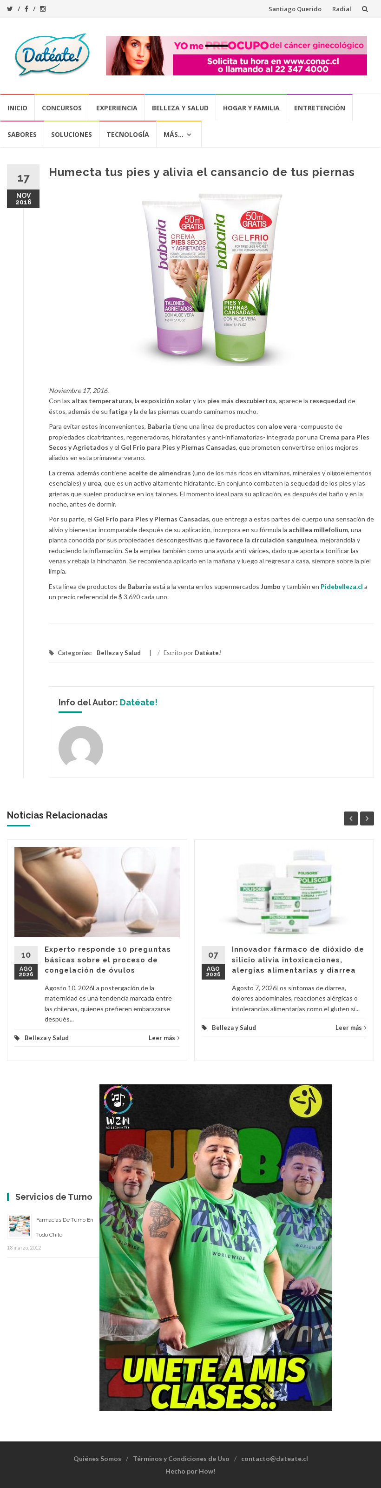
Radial (341, 9)
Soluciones (71, 134)
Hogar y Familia (251, 107)
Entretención (319, 107)
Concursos (62, 107)
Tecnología (127, 134)
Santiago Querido (295, 9)
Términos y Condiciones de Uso (181, 1458)
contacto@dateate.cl (274, 1458)
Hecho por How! (190, 1471)
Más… (174, 134)
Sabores (22, 134)
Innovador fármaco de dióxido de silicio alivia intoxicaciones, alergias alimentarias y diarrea (298, 959)
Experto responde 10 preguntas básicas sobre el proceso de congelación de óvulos (108, 959)
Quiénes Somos (97, 1458)
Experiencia (117, 107)
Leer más (162, 1038)
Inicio (17, 107)
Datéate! (208, 652)
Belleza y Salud (180, 107)
